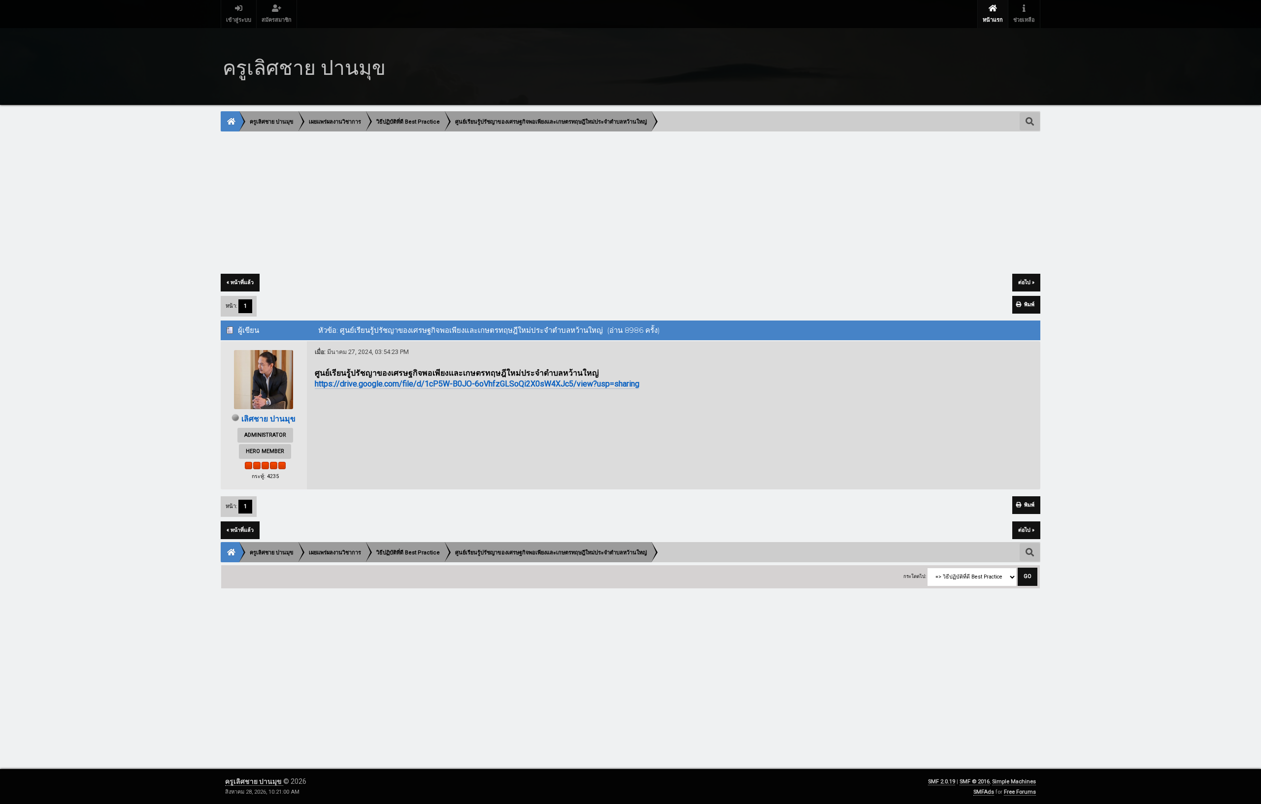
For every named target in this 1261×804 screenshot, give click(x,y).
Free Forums (1020, 792)
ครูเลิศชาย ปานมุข (254, 781)
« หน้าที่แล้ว (240, 282)
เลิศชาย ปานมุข (268, 418)
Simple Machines (1014, 781)
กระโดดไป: (914, 576)
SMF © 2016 (975, 781)
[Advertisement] (516, 203)
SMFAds (983, 792)
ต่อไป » (1026, 282)
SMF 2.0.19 (941, 781)
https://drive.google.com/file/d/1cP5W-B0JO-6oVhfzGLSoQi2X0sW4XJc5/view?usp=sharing (477, 383)
